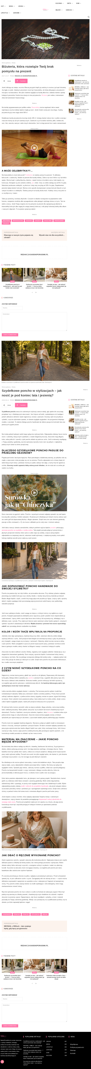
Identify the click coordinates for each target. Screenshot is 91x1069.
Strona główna (6, 63)
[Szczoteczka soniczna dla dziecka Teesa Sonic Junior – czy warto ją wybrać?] (71, 111)
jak (33, 183)
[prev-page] (32, 292)
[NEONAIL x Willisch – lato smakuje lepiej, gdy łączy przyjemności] (71, 88)
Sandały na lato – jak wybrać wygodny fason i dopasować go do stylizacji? (56, 286)
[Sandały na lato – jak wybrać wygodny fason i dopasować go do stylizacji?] (56, 275)
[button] (88, 16)
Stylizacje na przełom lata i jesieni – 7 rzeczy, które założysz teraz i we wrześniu (34, 286)
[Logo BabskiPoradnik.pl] (45, 10)
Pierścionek (59, 220)
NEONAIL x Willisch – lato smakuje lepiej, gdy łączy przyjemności (82, 88)
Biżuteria (44, 95)
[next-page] (35, 292)
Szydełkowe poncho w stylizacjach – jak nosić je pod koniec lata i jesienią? (12, 286)
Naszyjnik (47, 220)
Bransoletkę (35, 107)
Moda (13, 63)
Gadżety (38, 220)
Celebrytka (29, 175)
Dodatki (29, 220)
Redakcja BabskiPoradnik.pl (26, 76)
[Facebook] (2, 1061)
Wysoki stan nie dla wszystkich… (52, 235)
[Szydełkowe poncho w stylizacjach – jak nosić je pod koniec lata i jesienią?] (12, 275)
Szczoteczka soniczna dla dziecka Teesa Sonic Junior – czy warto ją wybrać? (32, 1063)
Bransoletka (18, 220)
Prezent (6, 223)
